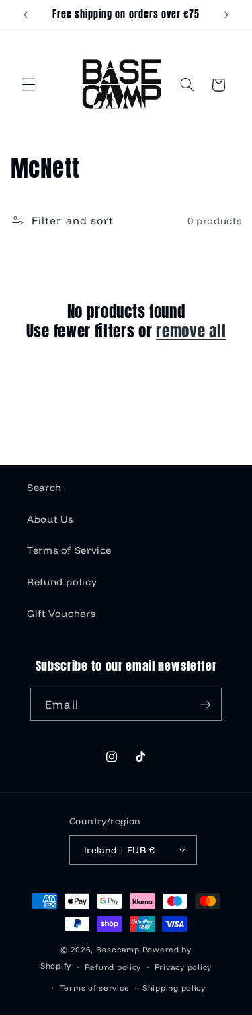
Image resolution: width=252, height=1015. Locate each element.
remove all (191, 331)
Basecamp (118, 949)
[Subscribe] (205, 704)
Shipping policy (174, 988)
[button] (28, 84)
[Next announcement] (226, 15)
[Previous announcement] (25, 15)
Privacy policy (183, 967)
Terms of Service (69, 550)
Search (44, 487)
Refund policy (62, 581)
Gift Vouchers (61, 613)
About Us (50, 519)
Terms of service (95, 988)
